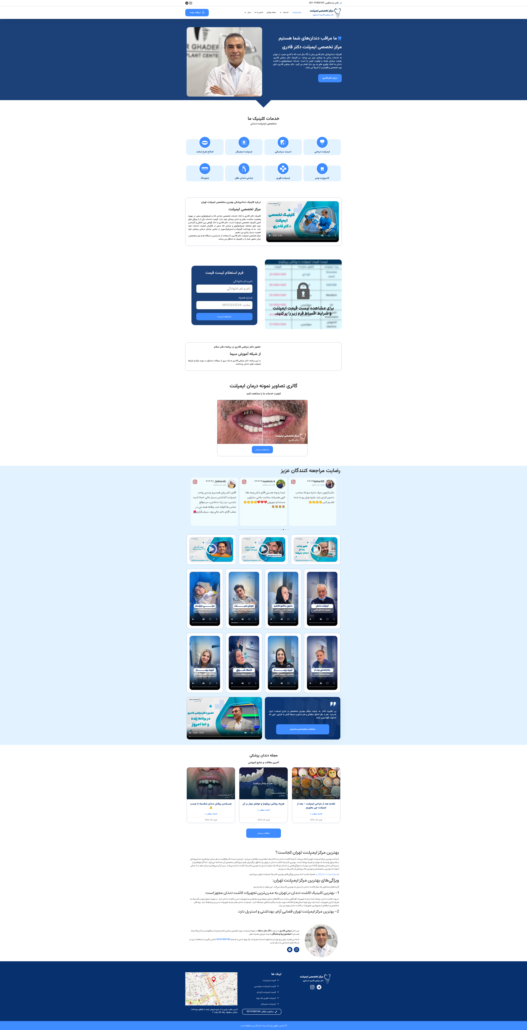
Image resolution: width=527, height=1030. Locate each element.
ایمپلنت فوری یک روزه (266, 998)
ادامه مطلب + (316, 814)
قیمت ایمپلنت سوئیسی (265, 986)
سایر (249, 12)
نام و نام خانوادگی (243, 282)
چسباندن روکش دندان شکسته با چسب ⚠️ (211, 806)
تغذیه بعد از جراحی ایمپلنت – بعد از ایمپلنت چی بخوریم (316, 806)
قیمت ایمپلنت (269, 980)
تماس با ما (259, 12)
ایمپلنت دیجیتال (268, 1004)
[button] (288, 529)
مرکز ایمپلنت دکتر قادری (326, 874)
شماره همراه (246, 298)
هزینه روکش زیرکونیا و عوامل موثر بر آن (263, 804)
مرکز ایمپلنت (297, 12)
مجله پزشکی (271, 12)
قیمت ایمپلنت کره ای (266, 992)
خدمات (285, 12)
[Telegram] (186, 3)
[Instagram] (190, 3)
